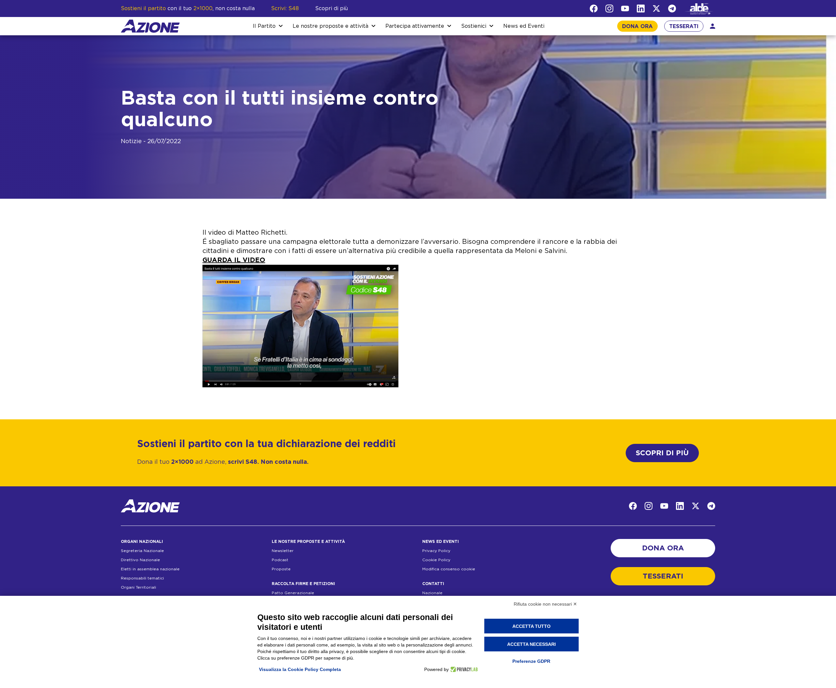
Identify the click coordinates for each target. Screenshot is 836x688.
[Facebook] (594, 8)
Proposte (281, 569)
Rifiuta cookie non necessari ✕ (545, 604)
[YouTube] (625, 8)
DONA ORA (637, 26)
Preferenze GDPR (531, 661)
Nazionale (432, 593)
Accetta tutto (531, 626)
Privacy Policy (436, 551)
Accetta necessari (531, 644)
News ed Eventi (523, 26)
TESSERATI (684, 26)
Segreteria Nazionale (142, 551)
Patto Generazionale (293, 593)
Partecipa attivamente (414, 26)
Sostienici (473, 26)
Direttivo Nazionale (140, 560)
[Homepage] (150, 26)
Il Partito (264, 26)
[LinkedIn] (641, 8)
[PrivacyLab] (463, 669)
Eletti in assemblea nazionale (150, 569)
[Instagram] (609, 8)
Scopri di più (331, 8)
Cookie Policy (436, 560)
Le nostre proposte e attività (330, 26)
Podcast (280, 560)
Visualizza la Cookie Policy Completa (300, 669)
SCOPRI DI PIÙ (662, 453)
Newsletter (283, 551)
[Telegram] (672, 8)
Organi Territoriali (138, 587)
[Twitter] (656, 8)
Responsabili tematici (142, 578)
